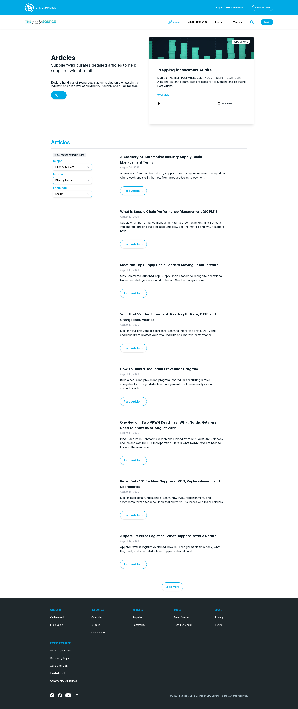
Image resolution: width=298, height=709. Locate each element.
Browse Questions (61, 651)
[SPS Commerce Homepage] (40, 7)
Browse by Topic (59, 658)
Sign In (58, 95)
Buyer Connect (182, 617)
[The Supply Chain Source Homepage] (66, 22)
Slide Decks (56, 625)
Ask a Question (59, 666)
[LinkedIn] (77, 695)
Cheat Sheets (99, 632)
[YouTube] (68, 695)
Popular (137, 617)
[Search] (252, 22)
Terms (218, 625)
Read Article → (133, 190)
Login (267, 22)
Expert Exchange (197, 22)
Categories (139, 625)
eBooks (95, 625)
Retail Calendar (183, 625)
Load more (172, 586)
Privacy (219, 617)
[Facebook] (60, 695)
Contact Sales (262, 7)
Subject (58, 161)
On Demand (57, 617)
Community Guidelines (63, 681)
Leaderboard (57, 673)
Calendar (96, 617)
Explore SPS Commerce (230, 7)
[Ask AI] (174, 22)
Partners (59, 174)
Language (60, 188)
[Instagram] (52, 695)
